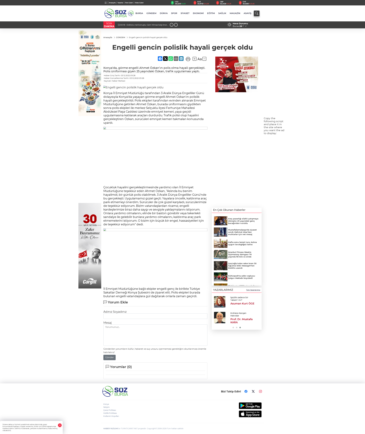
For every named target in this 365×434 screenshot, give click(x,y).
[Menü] (105, 2)
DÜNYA (164, 13)
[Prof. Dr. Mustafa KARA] (219, 317)
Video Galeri (139, 3)
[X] (253, 391)
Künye (106, 404)
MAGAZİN (235, 13)
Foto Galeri (129, 3)
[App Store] (243, 413)
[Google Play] (243, 405)
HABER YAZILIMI (110, 428)
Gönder (109, 357)
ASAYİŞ (247, 13)
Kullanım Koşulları (111, 416)
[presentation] (171, 25)
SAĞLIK (222, 13)
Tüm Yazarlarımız (253, 290)
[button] (215, 312)
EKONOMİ (198, 13)
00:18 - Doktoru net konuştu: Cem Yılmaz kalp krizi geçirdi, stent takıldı (142, 26)
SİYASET (185, 13)
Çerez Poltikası (109, 410)
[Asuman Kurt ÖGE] (219, 302)
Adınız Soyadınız (115, 311)
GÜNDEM (151, 13)
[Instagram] (260, 391)
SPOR (174, 13)
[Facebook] (246, 391)
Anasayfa (112, 3)
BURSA (139, 13)
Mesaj (107, 322)
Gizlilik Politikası (110, 413)
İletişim (106, 407)
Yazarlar (120, 3)
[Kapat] (60, 425)
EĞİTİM (211, 13)
